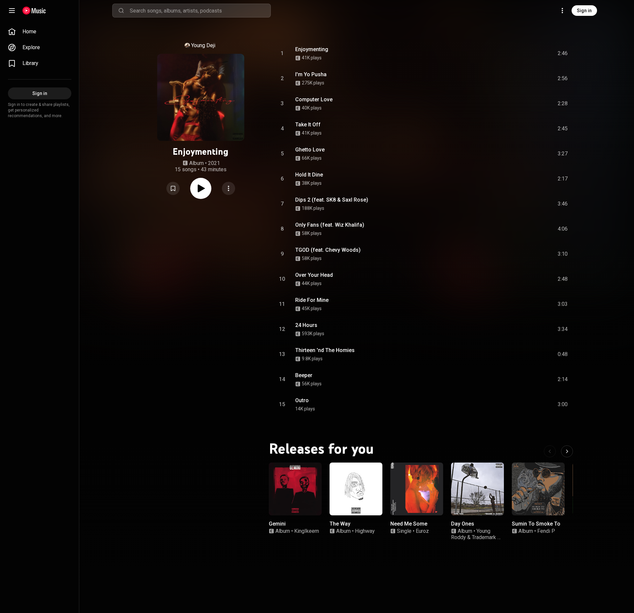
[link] (40, 32)
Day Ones (462, 524)
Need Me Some (408, 524)
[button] (173, 188)
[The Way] (356, 489)
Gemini (277, 524)
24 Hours (306, 325)
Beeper (303, 375)
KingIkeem (306, 531)
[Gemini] (295, 489)
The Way (340, 524)
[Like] (513, 53)
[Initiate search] (121, 10)
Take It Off (308, 124)
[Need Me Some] (416, 489)
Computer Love (314, 99)
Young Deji (203, 45)
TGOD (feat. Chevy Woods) (328, 250)
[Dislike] (525, 53)
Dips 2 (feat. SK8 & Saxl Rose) (331, 200)
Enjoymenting (311, 49)
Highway (365, 531)
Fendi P (546, 531)
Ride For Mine (312, 300)
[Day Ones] (477, 489)
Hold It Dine (309, 175)
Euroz (422, 531)
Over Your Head (314, 275)
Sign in (584, 10)
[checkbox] (563, 53)
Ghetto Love (310, 149)
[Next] (567, 451)
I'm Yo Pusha (311, 74)
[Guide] (12, 11)
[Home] (34, 11)
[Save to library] (173, 188)
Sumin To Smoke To (536, 524)
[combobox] (200, 10)
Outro (302, 400)
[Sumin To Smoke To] (538, 489)
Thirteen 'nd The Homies (325, 350)
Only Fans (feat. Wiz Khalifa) (329, 225)
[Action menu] (228, 188)
